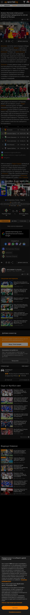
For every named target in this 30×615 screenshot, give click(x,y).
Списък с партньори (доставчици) (12, 602)
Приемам (15, 607)
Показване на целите (15, 612)
